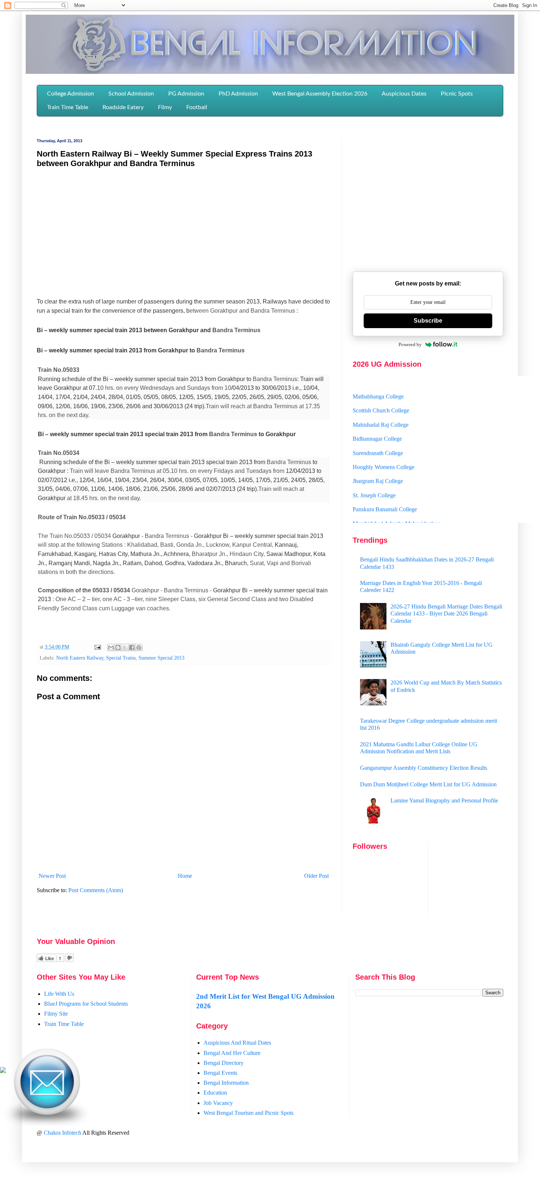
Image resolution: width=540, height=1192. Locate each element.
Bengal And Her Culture (232, 1053)
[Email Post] (97, 647)
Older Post (316, 876)
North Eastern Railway (79, 658)
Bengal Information (226, 1083)
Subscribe (428, 320)
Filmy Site (56, 1013)
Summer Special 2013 (161, 658)
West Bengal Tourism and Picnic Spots (249, 1113)
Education (215, 1092)
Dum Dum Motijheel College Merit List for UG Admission (428, 784)
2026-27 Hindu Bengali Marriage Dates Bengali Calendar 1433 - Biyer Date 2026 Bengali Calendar (446, 613)
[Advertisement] (184, 227)
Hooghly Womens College (383, 456)
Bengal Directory (224, 1063)
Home (185, 876)
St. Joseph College (374, 484)
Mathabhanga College (378, 385)
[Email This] (111, 647)
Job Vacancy (218, 1103)
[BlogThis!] (118, 647)
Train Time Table (64, 1024)
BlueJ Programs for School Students (86, 1004)
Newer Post (52, 876)
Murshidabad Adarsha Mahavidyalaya (397, 512)
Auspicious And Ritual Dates (237, 1043)
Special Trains (121, 658)
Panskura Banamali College (385, 498)
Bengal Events (220, 1073)
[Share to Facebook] (132, 647)
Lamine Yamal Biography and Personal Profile (444, 800)
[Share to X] (125, 647)
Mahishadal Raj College (380, 413)
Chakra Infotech (63, 1133)
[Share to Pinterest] (139, 647)
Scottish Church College (381, 399)
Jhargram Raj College (378, 470)
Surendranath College (378, 441)
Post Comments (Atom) (95, 890)
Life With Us (59, 994)
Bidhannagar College (377, 427)
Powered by (410, 344)
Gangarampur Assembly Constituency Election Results (423, 768)
